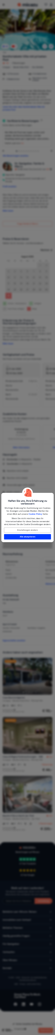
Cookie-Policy (35, 514)
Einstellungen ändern (27, 530)
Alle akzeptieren (27, 536)
